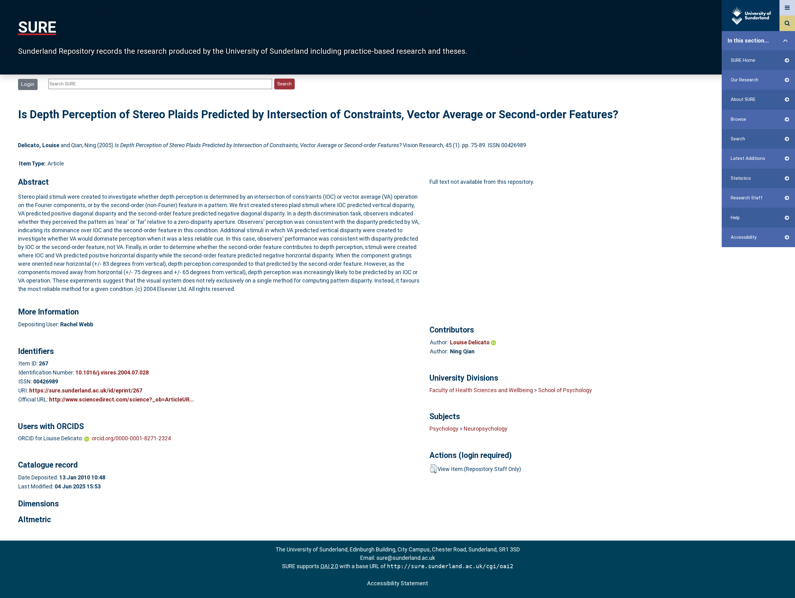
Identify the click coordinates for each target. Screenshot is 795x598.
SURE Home (743, 60)
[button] (433, 468)
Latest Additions (748, 158)
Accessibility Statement (397, 583)
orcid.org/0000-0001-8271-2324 (131, 438)
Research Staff (747, 198)
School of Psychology (565, 390)
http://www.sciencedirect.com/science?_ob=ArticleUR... (121, 399)
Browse (738, 119)
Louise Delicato (470, 342)
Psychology (443, 428)
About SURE (743, 99)
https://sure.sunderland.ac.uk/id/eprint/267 (85, 390)
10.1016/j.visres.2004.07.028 (112, 372)
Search (738, 139)
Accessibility (743, 237)
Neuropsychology (485, 428)
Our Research (744, 80)
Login (27, 84)
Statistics (741, 178)
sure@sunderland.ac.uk (405, 558)
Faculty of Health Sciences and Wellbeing (481, 390)
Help (735, 217)
